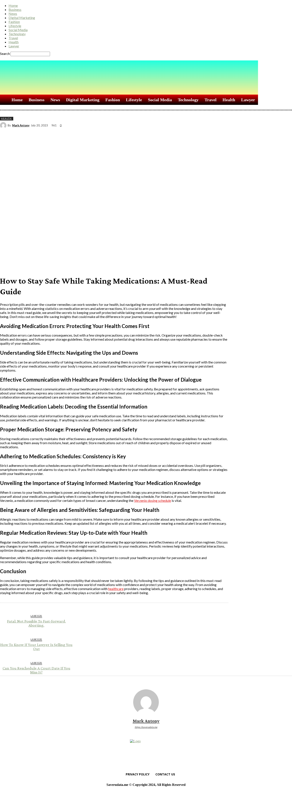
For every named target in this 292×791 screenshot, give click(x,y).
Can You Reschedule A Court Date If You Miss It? (36, 670)
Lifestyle (15, 26)
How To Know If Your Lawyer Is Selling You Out (36, 646)
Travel (13, 38)
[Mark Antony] (4, 125)
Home (13, 5)
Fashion (14, 22)
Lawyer (14, 46)
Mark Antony (20, 125)
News (13, 14)
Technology (17, 34)
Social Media (18, 30)
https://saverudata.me (146, 727)
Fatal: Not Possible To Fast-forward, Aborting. (36, 623)
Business (15, 9)
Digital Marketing (22, 18)
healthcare (116, 589)
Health (14, 42)
